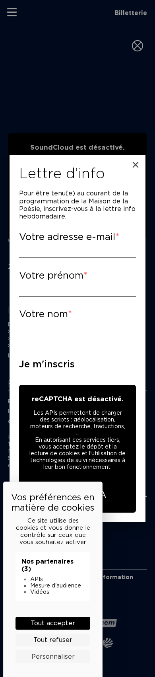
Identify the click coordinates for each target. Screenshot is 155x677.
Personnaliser (53, 656)
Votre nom (43, 314)
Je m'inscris (47, 364)
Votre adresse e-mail (67, 236)
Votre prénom (51, 275)
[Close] (135, 165)
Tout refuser (52, 640)
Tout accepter (53, 623)
